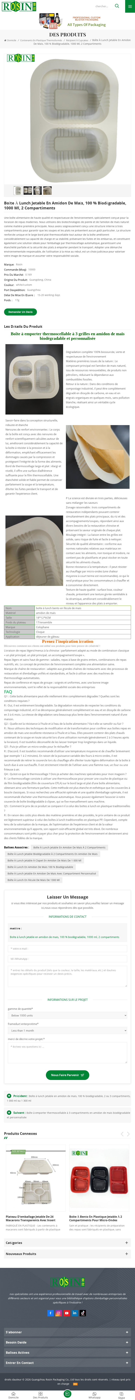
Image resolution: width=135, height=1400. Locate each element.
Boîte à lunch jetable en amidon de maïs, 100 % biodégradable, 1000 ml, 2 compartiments (64, 937)
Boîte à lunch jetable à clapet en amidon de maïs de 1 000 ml (44, 860)
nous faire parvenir (65, 1075)
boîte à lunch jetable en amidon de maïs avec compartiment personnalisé (52, 873)
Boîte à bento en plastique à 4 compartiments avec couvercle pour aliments (99, 1218)
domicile (11, 40)
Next (128, 1134)
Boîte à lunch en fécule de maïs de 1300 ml (34, 880)
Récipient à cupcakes (77, 40)
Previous (122, 1134)
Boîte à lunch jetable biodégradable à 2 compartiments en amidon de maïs (53, 854)
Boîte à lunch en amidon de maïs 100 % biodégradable (40, 867)
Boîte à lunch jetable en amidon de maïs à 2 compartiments (69, 847)
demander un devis (20, 312)
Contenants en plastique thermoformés (41, 40)
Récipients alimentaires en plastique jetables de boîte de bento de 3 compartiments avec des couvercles (36, 1218)
